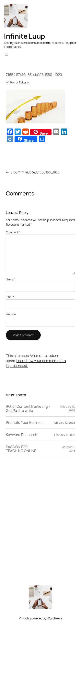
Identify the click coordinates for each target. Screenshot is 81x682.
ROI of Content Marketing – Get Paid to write (28, 408)
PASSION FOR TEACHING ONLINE (21, 449)
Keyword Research (21, 435)
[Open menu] (6, 54)
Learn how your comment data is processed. (36, 363)
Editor (22, 82)
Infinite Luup (24, 36)
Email (10, 297)
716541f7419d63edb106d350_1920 (35, 172)
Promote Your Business (25, 422)
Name (10, 279)
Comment (13, 232)
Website (11, 314)
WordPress (54, 618)
